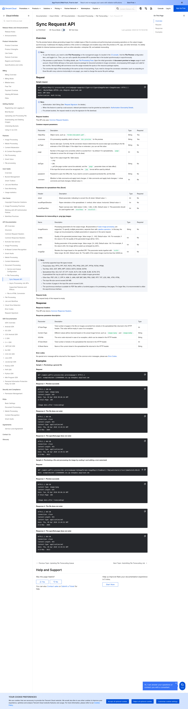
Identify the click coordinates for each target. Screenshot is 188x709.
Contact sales (53, 586)
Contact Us (7, 434)
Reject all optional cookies (142, 701)
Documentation (41, 16)
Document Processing (85, 16)
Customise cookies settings (167, 701)
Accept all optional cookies (117, 701)
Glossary (6, 439)
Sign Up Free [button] (180, 8)
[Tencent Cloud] (9, 8)
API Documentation (68, 16)
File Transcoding (101, 16)
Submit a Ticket (68, 586)
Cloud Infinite (54, 16)
